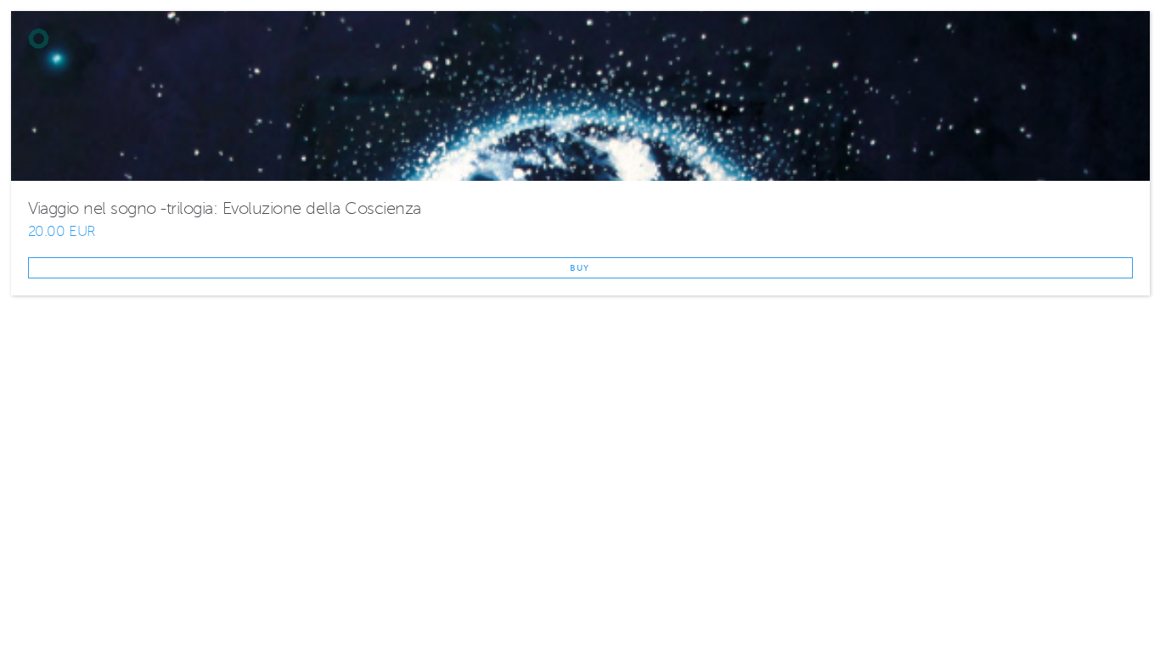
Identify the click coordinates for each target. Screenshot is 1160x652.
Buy (580, 268)
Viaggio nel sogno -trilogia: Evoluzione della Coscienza (224, 208)
